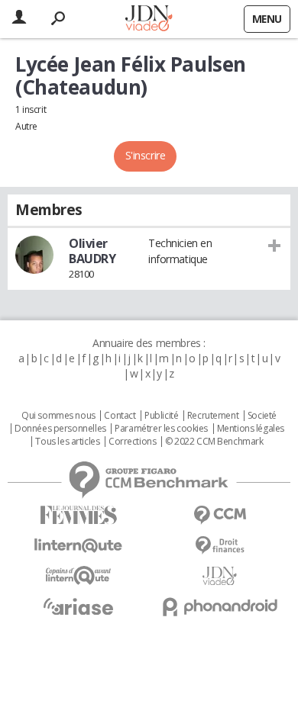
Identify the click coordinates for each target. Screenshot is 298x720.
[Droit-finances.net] (219, 545)
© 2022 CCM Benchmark (214, 441)
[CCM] (219, 515)
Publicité (161, 415)
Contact (119, 415)
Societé (262, 415)
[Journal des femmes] (78, 515)
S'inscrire (145, 155)
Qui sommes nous (58, 415)
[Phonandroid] (219, 606)
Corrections (132, 441)
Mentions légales (250, 428)
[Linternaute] (78, 545)
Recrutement (212, 415)
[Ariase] (78, 606)
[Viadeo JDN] (219, 576)
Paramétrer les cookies (161, 428)
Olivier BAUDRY (92, 251)
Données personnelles (60, 428)
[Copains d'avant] (78, 575)
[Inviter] (275, 244)
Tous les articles (67, 441)
